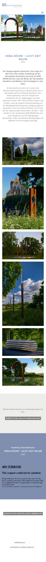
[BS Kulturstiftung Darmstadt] (12, 5)
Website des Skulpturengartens (23, 418)
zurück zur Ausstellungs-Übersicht (23, 514)
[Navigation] (42, 13)
